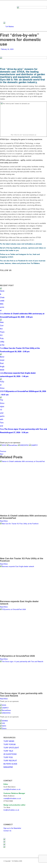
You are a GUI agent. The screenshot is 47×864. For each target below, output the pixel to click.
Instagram (22, 254)
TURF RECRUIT (10, 760)
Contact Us (7, 830)
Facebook (21, 260)
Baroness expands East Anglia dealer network (19, 602)
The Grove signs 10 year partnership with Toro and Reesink (21, 694)
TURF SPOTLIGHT (11, 747)
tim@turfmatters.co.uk (11, 810)
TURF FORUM (9, 744)
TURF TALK (8, 750)
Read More (4, 521)
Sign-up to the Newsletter (12, 828)
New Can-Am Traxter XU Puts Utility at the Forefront (21, 559)
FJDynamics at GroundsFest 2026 (17, 655)
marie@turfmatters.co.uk (12, 798)
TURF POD (8, 757)
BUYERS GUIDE (10, 763)
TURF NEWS (8, 741)
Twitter (12, 254)
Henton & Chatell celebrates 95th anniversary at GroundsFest (23, 517)
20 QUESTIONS (10, 754)
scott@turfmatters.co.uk (11, 789)
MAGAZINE (8, 767)
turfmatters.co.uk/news (33, 244)
